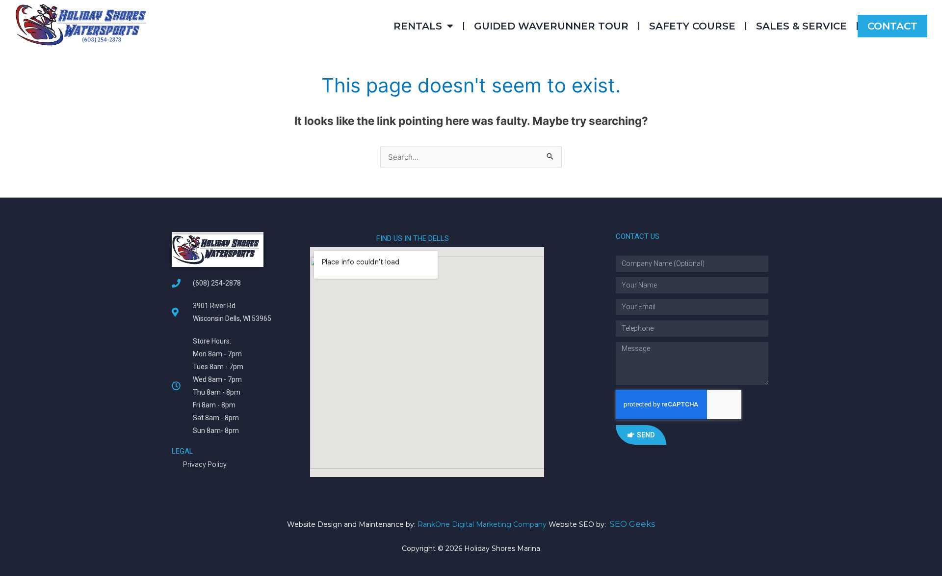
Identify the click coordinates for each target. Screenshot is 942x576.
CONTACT (892, 26)
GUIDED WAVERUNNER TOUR (551, 26)
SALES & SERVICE (801, 26)
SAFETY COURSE (692, 26)
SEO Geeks (632, 524)
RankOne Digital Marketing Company (482, 524)
